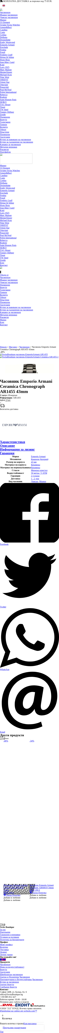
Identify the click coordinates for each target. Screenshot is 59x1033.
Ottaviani (4, 84)
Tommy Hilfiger (7, 112)
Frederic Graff (6, 55)
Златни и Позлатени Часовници (15, 977)
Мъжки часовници (9, 15)
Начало (3, 347)
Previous (3, 738)
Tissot (2, 107)
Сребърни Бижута (8, 987)
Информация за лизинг (17, 449)
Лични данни (6, 954)
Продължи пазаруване (14, 1027)
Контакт (4, 265)
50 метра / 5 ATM (39, 473)
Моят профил (6, 944)
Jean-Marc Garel (7, 62)
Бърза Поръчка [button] (13, 895)
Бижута (3, 119)
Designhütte (5, 40)
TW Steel (4, 109)
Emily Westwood (7, 42)
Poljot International (8, 92)
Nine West (4, 77)
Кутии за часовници (9, 982)
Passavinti (4, 87)
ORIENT (4, 80)
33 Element (5, 22)
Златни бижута (7, 984)
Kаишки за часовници (10, 144)
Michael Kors (6, 75)
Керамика (35, 465)
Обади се (4, 275)
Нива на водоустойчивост (12, 967)
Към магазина (29, 1023)
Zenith (3, 114)
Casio (2, 32)
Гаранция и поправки (10, 934)
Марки (3, 20)
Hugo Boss (5, 60)
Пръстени (4, 132)
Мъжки (42, 481)
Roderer (3, 97)
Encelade (4, 47)
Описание (7, 445)
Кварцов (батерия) (39, 459)
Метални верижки (8, 147)
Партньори (5, 932)
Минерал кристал (39, 470)
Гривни (3, 124)
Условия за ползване (9, 937)
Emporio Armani (7, 45)
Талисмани (5, 122)
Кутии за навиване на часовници (15, 139)
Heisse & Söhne (7, 57)
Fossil (2, 52)
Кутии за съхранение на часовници (16, 142)
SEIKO (3, 102)
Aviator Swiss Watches (10, 25)
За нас (3, 929)
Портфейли (5, 152)
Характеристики (12, 442)
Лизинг (3, 952)
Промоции (5, 117)
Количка (4, 947)
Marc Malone (6, 70)
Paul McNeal (5, 89)
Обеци (3, 129)
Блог (2, 263)
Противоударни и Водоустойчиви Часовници (21, 979)
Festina (3, 50)
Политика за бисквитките (12, 939)
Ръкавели (4, 149)
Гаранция (7, 453)
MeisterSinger (6, 72)
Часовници (5, 12)
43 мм (33, 462)
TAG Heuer (5, 104)
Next (3, 925)
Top (1, 1032)
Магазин (13, 347)
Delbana (3, 37)
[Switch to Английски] (3, 5)
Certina (3, 35)
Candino (3, 30)
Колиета (4, 127)
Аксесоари (5, 137)
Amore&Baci (6, 27)
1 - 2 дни (35, 478)
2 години (35, 476)
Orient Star (4, 82)
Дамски (34, 481)
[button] (11, 897)
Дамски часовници (9, 17)
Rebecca (3, 94)
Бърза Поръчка (39, 892)
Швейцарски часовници (11, 974)
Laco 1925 (4, 67)
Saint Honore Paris (8, 99)
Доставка (4, 949)
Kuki (2, 65)
